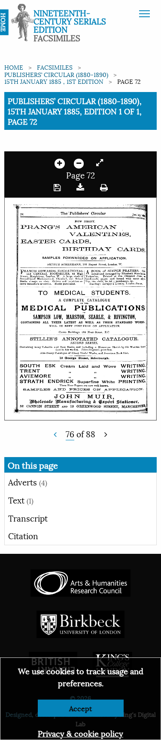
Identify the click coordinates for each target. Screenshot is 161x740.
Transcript (28, 517)
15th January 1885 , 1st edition (53, 81)
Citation (23, 535)
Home (13, 66)
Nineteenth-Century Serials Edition (69, 20)
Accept (80, 708)
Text (20, 499)
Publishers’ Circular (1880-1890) (56, 74)
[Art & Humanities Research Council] (80, 581)
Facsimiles (55, 66)
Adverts (27, 481)
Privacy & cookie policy (80, 733)
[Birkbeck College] (81, 622)
